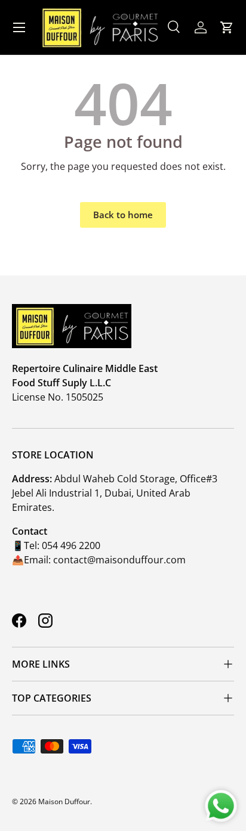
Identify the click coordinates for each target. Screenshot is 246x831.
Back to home (123, 215)
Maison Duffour (64, 801)
